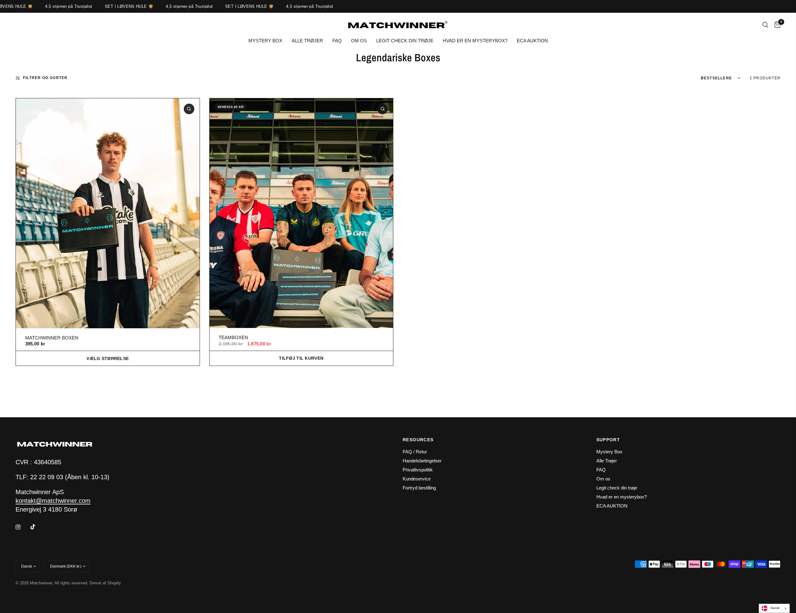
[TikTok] (37, 527)
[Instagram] (22, 527)
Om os (359, 40)
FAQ (337, 40)
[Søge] (765, 25)
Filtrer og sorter (45, 78)
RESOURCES (418, 440)
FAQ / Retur (415, 451)
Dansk (775, 608)
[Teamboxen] (301, 213)
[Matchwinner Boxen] (108, 213)
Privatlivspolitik (418, 469)
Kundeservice (417, 478)
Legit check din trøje (404, 40)
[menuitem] (265, 41)
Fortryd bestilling (419, 487)
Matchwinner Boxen (51, 337)
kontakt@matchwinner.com (53, 500)
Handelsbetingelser (422, 460)
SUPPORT (608, 440)
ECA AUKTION (532, 40)
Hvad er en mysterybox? (475, 40)
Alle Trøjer (307, 40)
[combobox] (774, 608)
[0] (775, 25)
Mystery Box (265, 40)
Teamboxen (233, 337)
